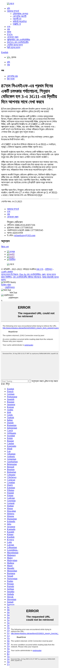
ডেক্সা (43, 274)
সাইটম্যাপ (48, 269)
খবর (8, 29)
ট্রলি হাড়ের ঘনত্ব (13, 47)
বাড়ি (8, 8)
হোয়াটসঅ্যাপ (10, 287)
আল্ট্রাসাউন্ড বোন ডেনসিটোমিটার (18, 39)
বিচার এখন (5, 246)
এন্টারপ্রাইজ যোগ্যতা (20, 13)
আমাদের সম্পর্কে (13, 11)
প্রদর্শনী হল (17, 19)
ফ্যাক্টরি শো (17, 24)
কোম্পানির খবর (12, 76)
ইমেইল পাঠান (6, 285)
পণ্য (8, 26)
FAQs (10, 34)
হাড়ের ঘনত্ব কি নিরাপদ (9, 274)
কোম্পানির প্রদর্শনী (19, 16)
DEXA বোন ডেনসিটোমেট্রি (17, 42)
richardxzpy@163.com (24, 235)
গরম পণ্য (39, 269)
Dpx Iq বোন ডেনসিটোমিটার (29, 274)
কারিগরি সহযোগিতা (20, 21)
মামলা (9, 32)
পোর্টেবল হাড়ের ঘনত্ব (15, 45)
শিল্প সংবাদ (11, 79)
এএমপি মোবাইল (7, 272)
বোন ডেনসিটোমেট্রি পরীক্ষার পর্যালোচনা (27, 277)
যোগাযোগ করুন (12, 37)
